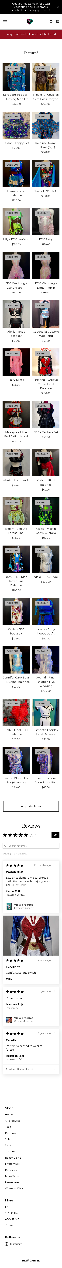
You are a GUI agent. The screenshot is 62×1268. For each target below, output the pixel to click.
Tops (8, 1126)
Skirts (8, 1145)
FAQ (7, 1206)
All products (29, 806)
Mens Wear (12, 1176)
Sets (7, 1139)
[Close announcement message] (57, 7)
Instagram (16, 1243)
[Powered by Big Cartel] (31, 1260)
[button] (36, 835)
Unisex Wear (12, 1182)
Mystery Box (12, 1163)
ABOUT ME (12, 1219)
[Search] (51, 22)
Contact (10, 1225)
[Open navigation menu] (5, 22)
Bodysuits (11, 1170)
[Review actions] (55, 865)
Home (9, 1114)
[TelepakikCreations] (29, 22)
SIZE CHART (12, 1213)
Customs (10, 1151)
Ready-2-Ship (13, 1157)
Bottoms (10, 1133)
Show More (19, 885)
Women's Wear (14, 1188)
